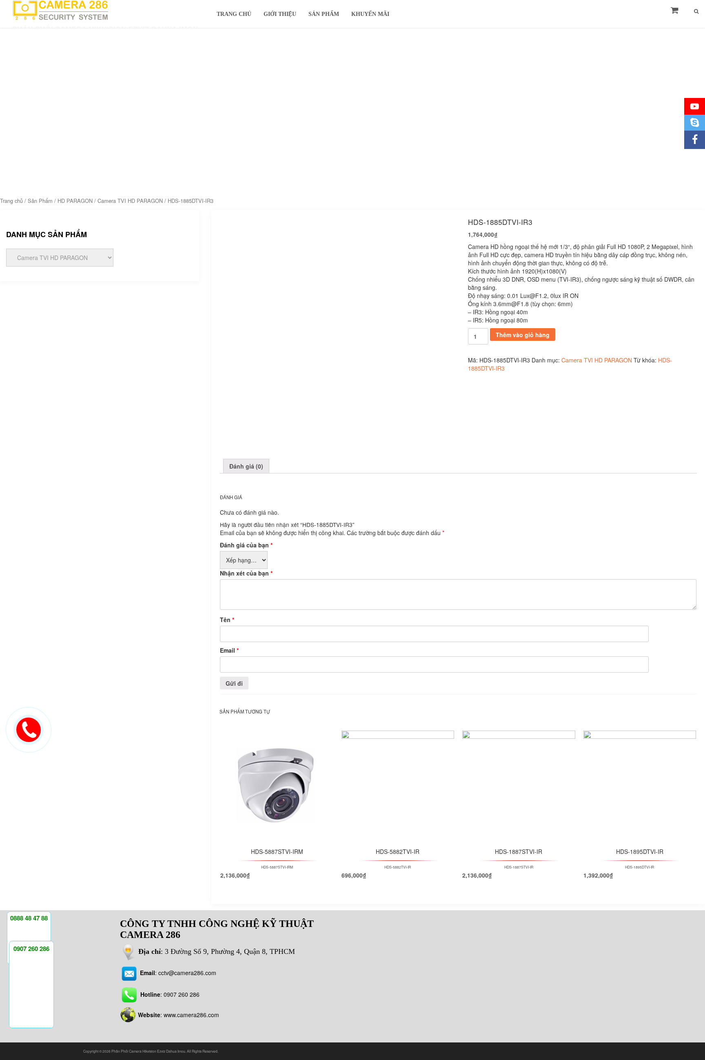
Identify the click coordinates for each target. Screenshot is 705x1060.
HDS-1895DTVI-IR (639, 866)
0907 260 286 (182, 994)
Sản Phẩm (323, 14)
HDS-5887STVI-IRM (277, 866)
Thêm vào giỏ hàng (523, 335)
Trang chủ (11, 200)
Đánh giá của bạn (246, 545)
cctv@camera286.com (186, 973)
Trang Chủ (234, 14)
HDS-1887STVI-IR (518, 866)
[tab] (246, 466)
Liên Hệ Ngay (286, 750)
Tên (227, 620)
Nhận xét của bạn (246, 573)
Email (229, 650)
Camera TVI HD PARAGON (130, 200)
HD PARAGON (75, 200)
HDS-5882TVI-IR (397, 866)
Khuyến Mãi (370, 14)
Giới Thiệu (280, 14)
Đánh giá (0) (246, 466)
